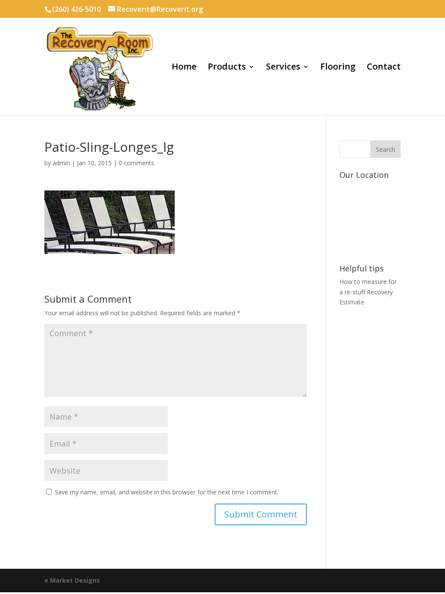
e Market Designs (72, 580)
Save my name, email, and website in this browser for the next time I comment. (167, 492)
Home (184, 67)
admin (61, 163)
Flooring (337, 67)
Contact (384, 67)
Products (227, 67)
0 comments (136, 163)
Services (283, 67)
